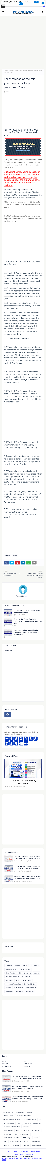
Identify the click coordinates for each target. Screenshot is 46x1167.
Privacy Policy (6, 1066)
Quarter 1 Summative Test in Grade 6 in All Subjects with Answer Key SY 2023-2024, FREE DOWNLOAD (27, 878)
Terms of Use (28, 1064)
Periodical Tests (26, 980)
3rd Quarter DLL (8, 1112)
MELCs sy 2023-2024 (22, 1130)
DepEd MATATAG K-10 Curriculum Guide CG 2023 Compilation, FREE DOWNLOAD (27, 857)
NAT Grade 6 (9, 980)
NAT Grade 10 (26, 977)
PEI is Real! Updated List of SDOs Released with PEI (27, 611)
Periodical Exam (24, 1134)
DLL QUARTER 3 (34, 965)
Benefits (11, 71)
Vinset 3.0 (6, 1145)
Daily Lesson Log (8, 1123)
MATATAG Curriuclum (12, 977)
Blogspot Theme (15, 1163)
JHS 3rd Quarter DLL (25, 973)
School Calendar (31, 988)
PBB (17, 980)
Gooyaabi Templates (36, 1163)
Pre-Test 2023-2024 (30, 984)
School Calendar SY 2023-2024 (19, 1141)
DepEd (19, 1123)
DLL (40, 1119)
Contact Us (27, 1066)
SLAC (5, 1141)
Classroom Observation (24, 1116)
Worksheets (19, 991)
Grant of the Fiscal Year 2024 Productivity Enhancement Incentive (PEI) (28, 621)
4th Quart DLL (20, 1112)
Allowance (9, 965)
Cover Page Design (30, 1119)
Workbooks (9, 991)
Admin (7, 92)
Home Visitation (11, 973)
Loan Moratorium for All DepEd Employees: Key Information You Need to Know (26, 632)
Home (6, 71)
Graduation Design (11, 969)
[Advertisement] (23, 42)
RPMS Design (27, 1138)
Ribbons (8, 988)
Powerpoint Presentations (13, 984)
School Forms (35, 1141)
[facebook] (44, 6)
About (25, 1061)
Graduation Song (25, 969)
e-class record (30, 991)
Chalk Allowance (8, 1116)
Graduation (26, 1127)
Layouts (36, 973)
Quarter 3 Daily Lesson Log (11, 1138)
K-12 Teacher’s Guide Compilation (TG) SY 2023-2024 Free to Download (28, 867)
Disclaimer (5, 1064)
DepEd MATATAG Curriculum (32, 1123)
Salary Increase (18, 988)
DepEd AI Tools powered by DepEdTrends (23, 782)
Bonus (15, 555)
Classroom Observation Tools (12, 1119)
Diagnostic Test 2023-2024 (11, 1127)
